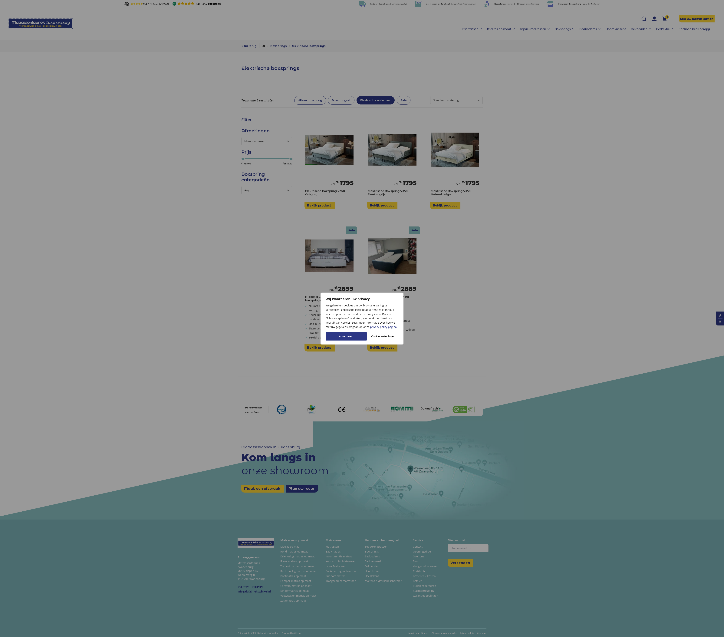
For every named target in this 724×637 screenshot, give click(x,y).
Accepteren (346, 336)
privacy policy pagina (383, 327)
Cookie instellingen (383, 336)
